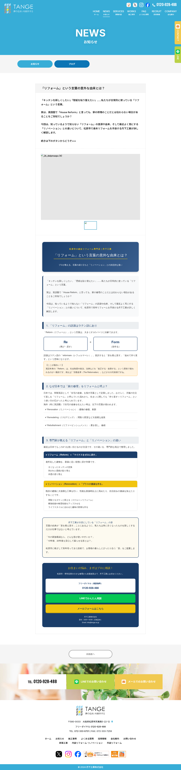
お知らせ (60, 738)
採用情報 (102, 738)
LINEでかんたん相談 (91, 598)
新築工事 (63, 743)
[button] (118, 13)
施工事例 (72, 738)
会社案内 (115, 738)
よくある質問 (87, 738)
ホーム (48, 738)
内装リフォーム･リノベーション (87, 743)
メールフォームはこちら (90, 608)
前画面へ (90, 654)
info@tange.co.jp (93, 622)
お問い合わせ (129, 738)
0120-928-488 (90, 586)
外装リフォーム (114, 743)
